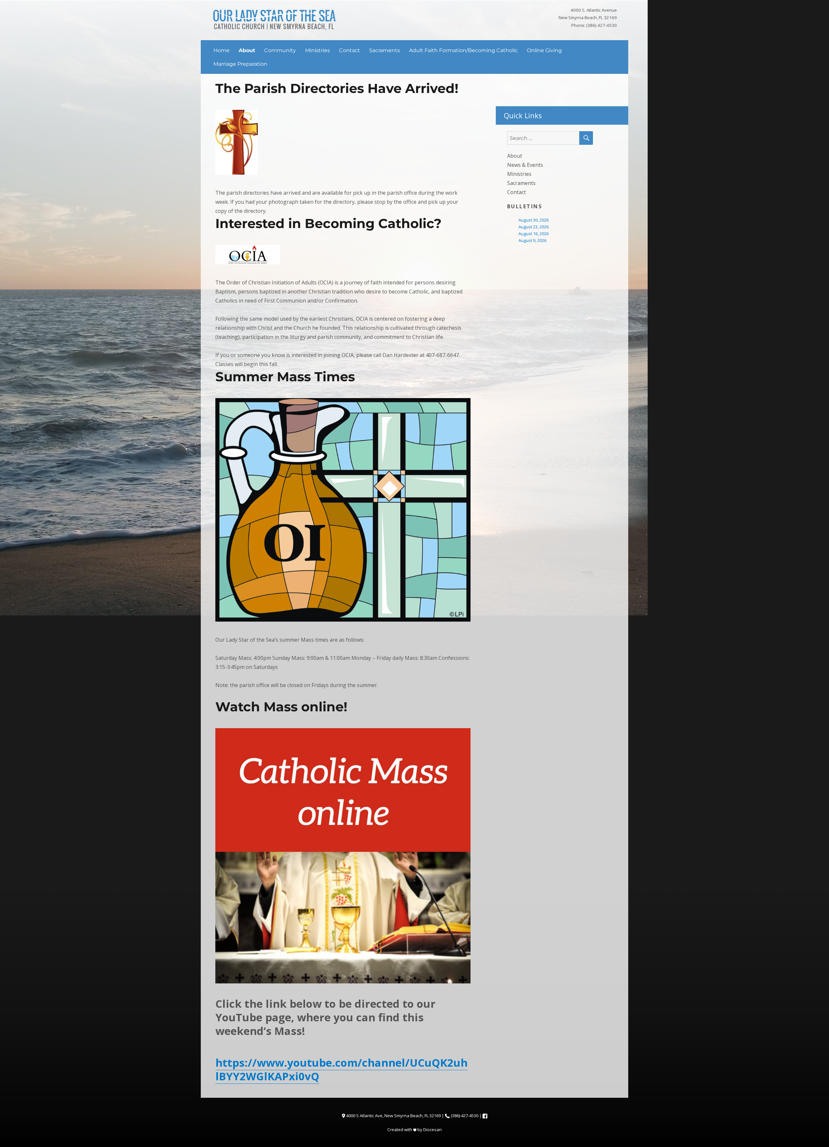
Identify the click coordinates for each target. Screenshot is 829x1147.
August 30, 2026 (533, 220)
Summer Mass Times (285, 376)
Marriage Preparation (240, 64)
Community (280, 50)
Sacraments (384, 50)
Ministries (317, 50)
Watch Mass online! (281, 707)
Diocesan (432, 1129)
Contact (349, 50)
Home (221, 50)
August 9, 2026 (532, 240)
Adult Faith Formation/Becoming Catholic (463, 50)
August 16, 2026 (533, 233)
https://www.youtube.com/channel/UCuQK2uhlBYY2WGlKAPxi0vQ (341, 1069)
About (247, 50)
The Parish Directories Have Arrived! (337, 88)
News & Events (525, 164)
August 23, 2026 (533, 227)
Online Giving (544, 50)
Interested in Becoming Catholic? (328, 223)
